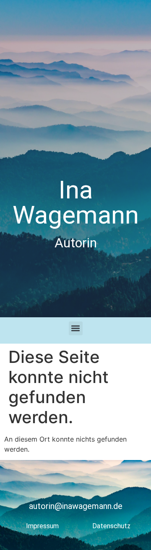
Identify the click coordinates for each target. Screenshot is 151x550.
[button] (76, 328)
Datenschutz (111, 526)
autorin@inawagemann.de (75, 506)
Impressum (42, 526)
